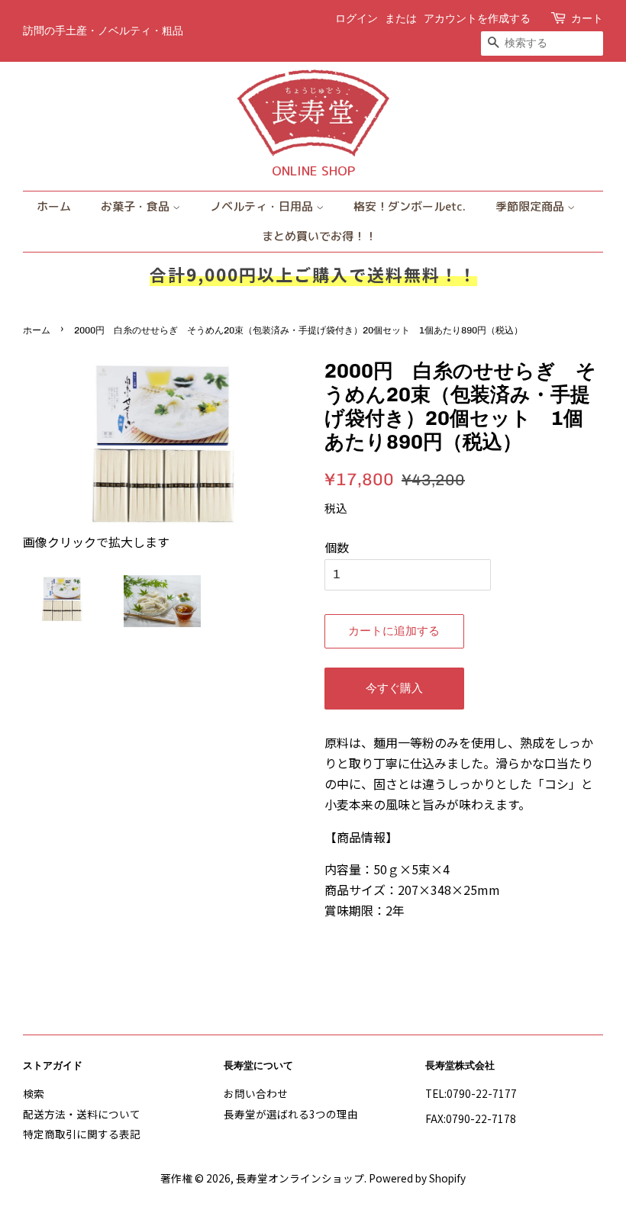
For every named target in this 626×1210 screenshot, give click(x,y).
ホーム (54, 206)
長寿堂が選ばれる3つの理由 (291, 1114)
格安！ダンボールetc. (409, 206)
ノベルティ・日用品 (263, 206)
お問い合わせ (256, 1093)
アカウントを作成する (477, 18)
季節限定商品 (531, 206)
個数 (336, 547)
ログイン (356, 18)
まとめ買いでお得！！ (319, 236)
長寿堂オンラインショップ (300, 1178)
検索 (33, 1093)
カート (587, 18)
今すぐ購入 (394, 688)
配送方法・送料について (81, 1114)
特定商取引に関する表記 (81, 1133)
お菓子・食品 (137, 206)
